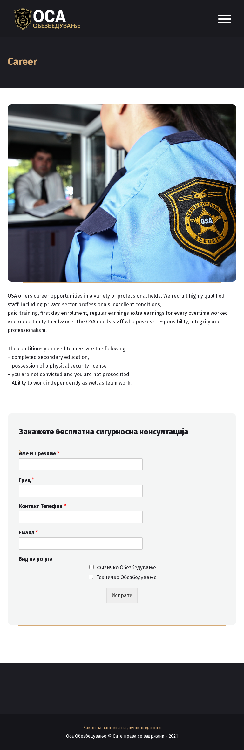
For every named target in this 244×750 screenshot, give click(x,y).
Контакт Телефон (42, 506)
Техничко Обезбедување (126, 577)
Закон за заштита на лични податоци (122, 728)
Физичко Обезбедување (126, 567)
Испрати (122, 595)
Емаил (28, 533)
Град (26, 480)
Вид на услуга (35, 559)
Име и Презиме (39, 453)
